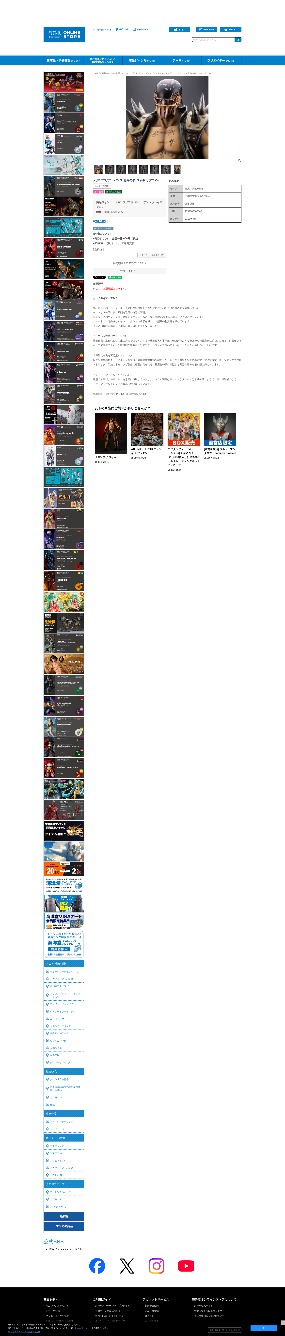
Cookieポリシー (82, 1328)
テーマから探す (54, 1310)
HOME (97, 73)
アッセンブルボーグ (60, 1192)
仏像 (52, 1104)
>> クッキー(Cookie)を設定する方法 (24, 1332)
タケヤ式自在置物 (59, 1079)
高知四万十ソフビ (59, 986)
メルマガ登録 (152, 1310)
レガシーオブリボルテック (64, 1011)
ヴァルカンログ (58, 1040)
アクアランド (57, 1146)
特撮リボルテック (59, 1033)
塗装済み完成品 (113, 211)
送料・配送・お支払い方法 (109, 1316)
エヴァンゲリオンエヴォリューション (65, 995)
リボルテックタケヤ (60, 1026)
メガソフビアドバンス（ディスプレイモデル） (144, 73)
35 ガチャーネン (58, 1206)
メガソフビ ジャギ (105, 457)
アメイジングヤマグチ (61, 1004)
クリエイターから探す (57, 1316)
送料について (102, 233)
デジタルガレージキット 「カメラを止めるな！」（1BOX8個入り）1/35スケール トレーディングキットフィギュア (184, 457)
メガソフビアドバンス (61, 979)
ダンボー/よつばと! (60, 1062)
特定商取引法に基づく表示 (208, 1310)
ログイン (149, 1316)
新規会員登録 (152, 1305)
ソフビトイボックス (60, 1160)
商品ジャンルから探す (112, 73)
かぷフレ (54, 1055)
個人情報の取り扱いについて (209, 1316)
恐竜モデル (56, 1153)
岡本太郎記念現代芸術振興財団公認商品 (65, 1088)
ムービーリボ (57, 1018)
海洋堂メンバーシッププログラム (112, 1305)
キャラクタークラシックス (64, 971)
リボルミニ (56, 1048)
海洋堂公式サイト (203, 1305)
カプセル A (56, 1199)
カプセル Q (56, 1097)
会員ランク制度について (108, 1310)
